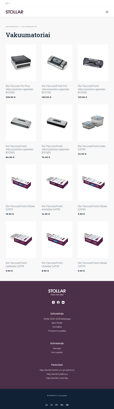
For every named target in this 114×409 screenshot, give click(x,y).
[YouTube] (63, 302)
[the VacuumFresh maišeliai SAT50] (57, 182)
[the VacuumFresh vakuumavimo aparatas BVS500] (21, 122)
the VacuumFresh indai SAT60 (91, 147)
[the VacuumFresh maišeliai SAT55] (21, 239)
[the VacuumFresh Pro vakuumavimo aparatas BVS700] (57, 62)
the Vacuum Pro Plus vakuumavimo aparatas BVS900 (19, 89)
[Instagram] (53, 302)
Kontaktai (57, 327)
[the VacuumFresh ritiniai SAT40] (93, 182)
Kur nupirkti (57, 352)
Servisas (57, 348)
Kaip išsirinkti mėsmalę (57, 378)
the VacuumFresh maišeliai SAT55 (16, 264)
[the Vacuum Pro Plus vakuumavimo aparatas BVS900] (21, 62)
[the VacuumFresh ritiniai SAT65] (21, 182)
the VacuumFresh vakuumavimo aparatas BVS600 (92, 89)
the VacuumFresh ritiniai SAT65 (20, 207)
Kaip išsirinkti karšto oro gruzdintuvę (57, 370)
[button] (8, 3)
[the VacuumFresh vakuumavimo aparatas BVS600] (93, 62)
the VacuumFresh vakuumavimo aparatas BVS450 (55, 149)
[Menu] (107, 12)
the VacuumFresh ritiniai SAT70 (92, 264)
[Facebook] (58, 302)
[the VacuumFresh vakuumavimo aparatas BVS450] (57, 122)
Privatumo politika (57, 331)
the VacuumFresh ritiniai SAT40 (92, 207)
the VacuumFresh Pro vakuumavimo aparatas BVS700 (55, 89)
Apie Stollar (57, 323)
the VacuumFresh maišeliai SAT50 (52, 207)
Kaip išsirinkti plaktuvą (57, 374)
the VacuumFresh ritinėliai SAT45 (52, 264)
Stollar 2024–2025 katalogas (57, 319)
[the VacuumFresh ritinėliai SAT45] (57, 239)
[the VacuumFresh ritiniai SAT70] (93, 239)
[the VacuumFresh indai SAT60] (93, 122)
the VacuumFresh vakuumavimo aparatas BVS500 (19, 149)
